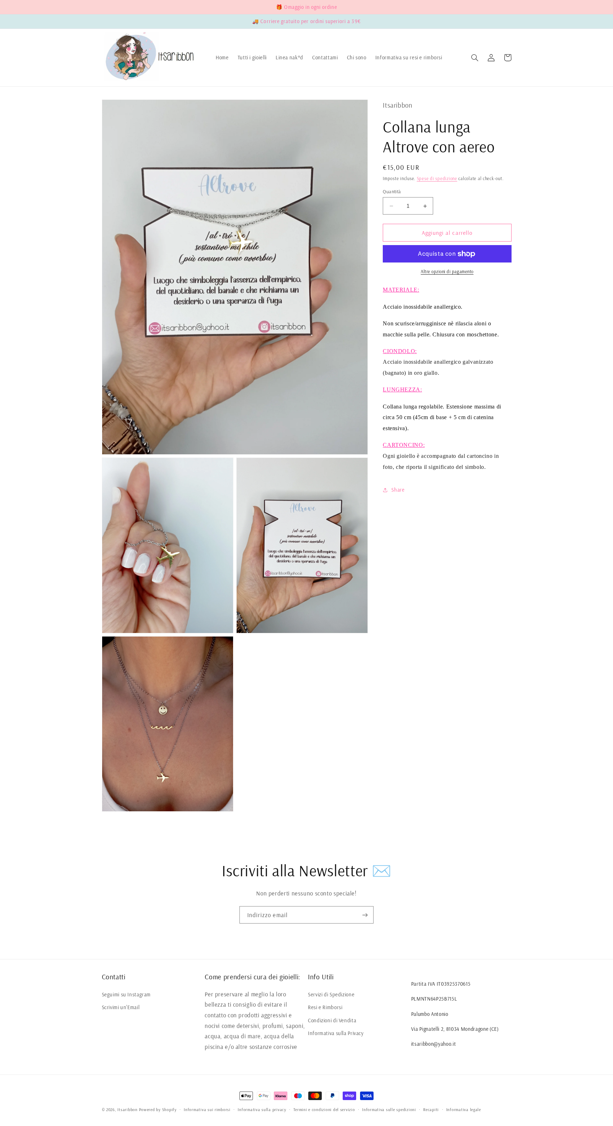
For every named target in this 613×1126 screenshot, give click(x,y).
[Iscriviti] (365, 915)
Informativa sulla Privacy (336, 1033)
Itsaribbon (127, 1109)
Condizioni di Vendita (332, 1020)
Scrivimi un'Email (121, 1007)
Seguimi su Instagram (126, 994)
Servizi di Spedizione (331, 994)
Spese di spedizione (437, 178)
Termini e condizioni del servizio (324, 1109)
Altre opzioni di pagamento (447, 272)
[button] (475, 57)
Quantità (392, 191)
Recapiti (431, 1109)
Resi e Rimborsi (325, 1007)
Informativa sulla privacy (262, 1109)
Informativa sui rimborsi (207, 1109)
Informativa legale (463, 1109)
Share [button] (397, 489)
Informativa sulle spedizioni (389, 1109)
